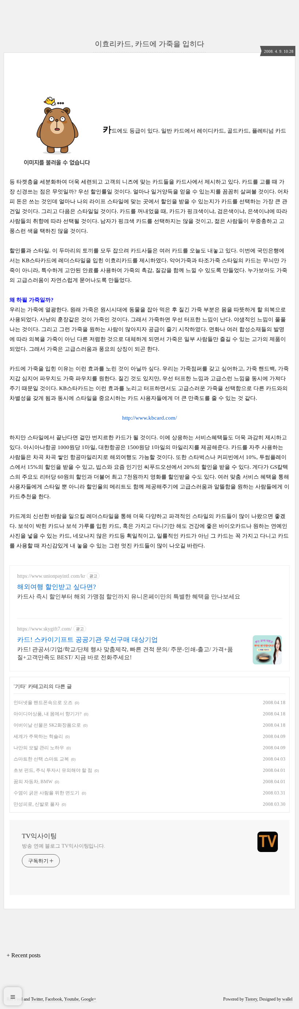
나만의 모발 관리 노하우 (38, 747)
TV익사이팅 (39, 836)
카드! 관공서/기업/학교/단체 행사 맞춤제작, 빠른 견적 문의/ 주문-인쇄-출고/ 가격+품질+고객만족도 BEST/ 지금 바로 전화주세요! (125, 653)
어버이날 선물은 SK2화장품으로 (47, 725)
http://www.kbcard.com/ (149, 418)
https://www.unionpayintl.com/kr (51, 576)
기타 (20, 686)
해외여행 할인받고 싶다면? (56, 586)
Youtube (71, 999)
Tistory (251, 999)
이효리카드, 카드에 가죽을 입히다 (149, 44)
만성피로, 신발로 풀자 (36, 804)
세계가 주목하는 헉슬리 (38, 736)
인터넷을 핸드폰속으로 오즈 (43, 702)
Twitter (37, 999)
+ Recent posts (23, 955)
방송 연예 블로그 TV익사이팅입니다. (63, 846)
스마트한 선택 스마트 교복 (41, 759)
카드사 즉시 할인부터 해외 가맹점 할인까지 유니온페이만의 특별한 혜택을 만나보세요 (128, 596)
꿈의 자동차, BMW (33, 781)
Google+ (88, 999)
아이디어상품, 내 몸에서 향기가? (47, 713)
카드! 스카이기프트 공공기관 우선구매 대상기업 (87, 639)
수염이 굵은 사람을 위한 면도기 (46, 793)
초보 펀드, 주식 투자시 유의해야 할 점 (52, 770)
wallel (287, 999)
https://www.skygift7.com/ (44, 629)
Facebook (53, 999)
